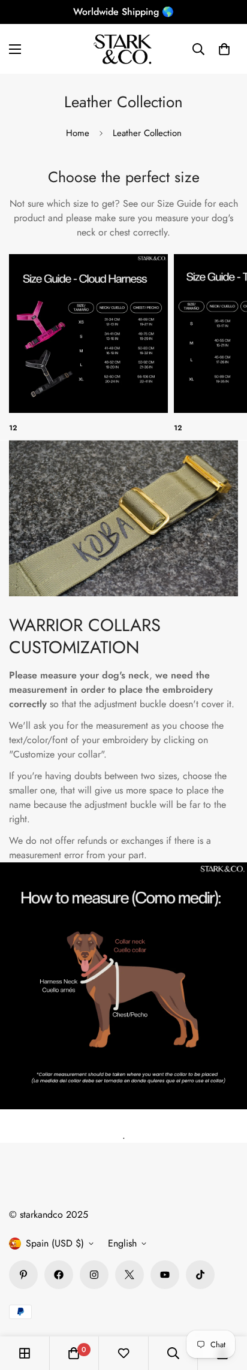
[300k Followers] (58, 1274)
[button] (224, 49)
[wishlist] (123, 1353)
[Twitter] (129, 1274)
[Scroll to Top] (225, 1306)
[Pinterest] (23, 1274)
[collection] (88, 333)
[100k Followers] (94, 1274)
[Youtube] (164, 1274)
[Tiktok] (200, 1274)
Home (77, 133)
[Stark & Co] (123, 49)
